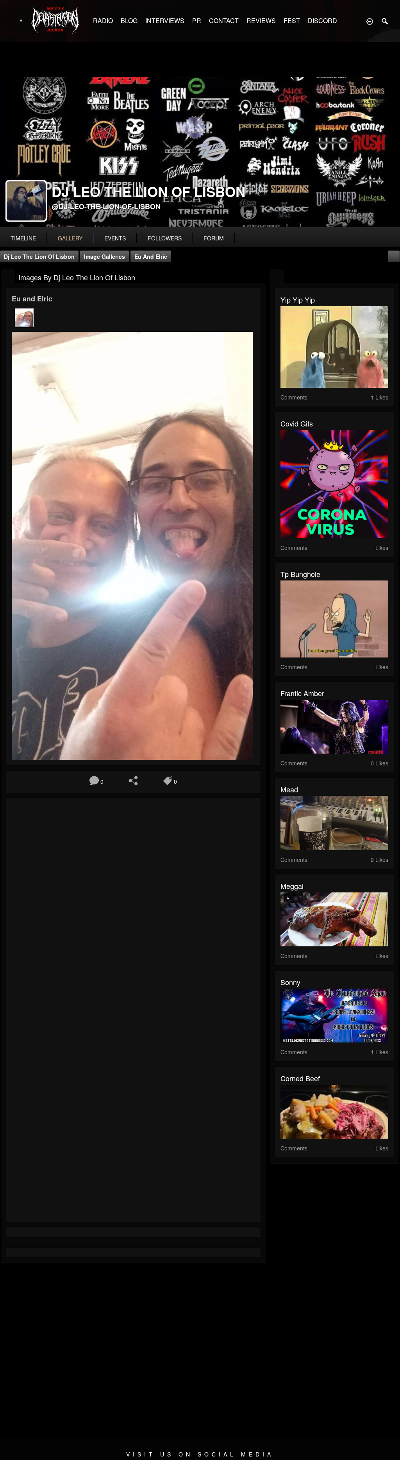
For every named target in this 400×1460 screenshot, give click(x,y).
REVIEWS (261, 20)
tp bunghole (300, 574)
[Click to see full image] (200, 152)
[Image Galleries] (8, 276)
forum (214, 238)
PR (196, 20)
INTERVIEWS (164, 20)
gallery (70, 238)
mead (289, 789)
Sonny (290, 982)
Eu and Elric (150, 256)
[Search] (385, 21)
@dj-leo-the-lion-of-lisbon (106, 206)
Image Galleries (104, 256)
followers (165, 238)
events (115, 238)
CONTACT (224, 20)
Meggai (292, 886)
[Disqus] (133, 908)
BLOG (129, 20)
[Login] (369, 21)
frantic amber (302, 693)
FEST (292, 20)
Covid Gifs (296, 423)
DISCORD (322, 20)
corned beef (300, 1078)
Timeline (23, 238)
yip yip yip (297, 299)
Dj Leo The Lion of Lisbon (39, 256)
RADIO (103, 20)
